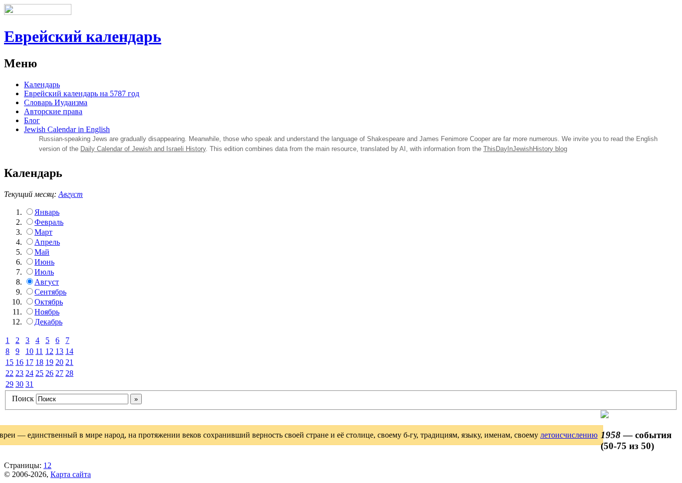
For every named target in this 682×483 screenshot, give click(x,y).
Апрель (47, 242)
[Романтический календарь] (605, 415)
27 (59, 373)
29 (9, 384)
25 (39, 373)
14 (69, 351)
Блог (32, 120)
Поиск (23, 398)
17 (29, 362)
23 (19, 373)
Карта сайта (70, 474)
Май (41, 252)
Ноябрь (46, 312)
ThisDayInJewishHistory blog (525, 149)
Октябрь (48, 302)
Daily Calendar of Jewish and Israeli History (143, 149)
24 (29, 373)
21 (69, 362)
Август (70, 194)
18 (39, 362)
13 (59, 351)
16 (19, 362)
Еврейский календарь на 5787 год (81, 93)
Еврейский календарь (82, 36)
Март (43, 232)
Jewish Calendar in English (67, 129)
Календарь (42, 84)
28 (69, 373)
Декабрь (48, 322)
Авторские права (53, 111)
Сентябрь (50, 292)
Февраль (48, 222)
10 (29, 351)
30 (19, 384)
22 (9, 373)
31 (29, 384)
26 (49, 373)
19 (49, 362)
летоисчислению (569, 435)
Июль (44, 272)
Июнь (44, 262)
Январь (46, 212)
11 (39, 351)
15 (9, 362)
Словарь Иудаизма (55, 102)
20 (59, 362)
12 (49, 351)
